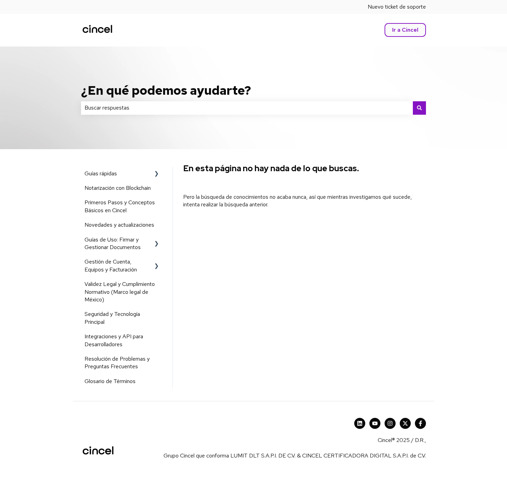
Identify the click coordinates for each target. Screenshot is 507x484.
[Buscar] (419, 107)
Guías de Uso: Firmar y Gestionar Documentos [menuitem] (112, 243)
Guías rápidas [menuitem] (100, 173)
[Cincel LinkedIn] (359, 423)
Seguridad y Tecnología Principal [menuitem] (112, 317)
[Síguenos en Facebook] (420, 423)
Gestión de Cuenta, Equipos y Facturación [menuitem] (110, 265)
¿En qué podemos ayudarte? (166, 90)
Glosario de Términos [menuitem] (110, 381)
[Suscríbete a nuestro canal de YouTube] (374, 423)
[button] (156, 174)
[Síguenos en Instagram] (390, 423)
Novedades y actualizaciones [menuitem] (119, 224)
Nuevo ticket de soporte (397, 6)
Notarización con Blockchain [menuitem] (117, 188)
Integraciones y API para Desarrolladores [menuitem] (113, 340)
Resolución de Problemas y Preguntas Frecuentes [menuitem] (117, 362)
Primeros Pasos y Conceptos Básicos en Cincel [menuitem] (119, 206)
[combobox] (247, 107)
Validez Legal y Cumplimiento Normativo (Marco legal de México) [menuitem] (119, 291)
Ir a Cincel (405, 29)
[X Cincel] (405, 423)
